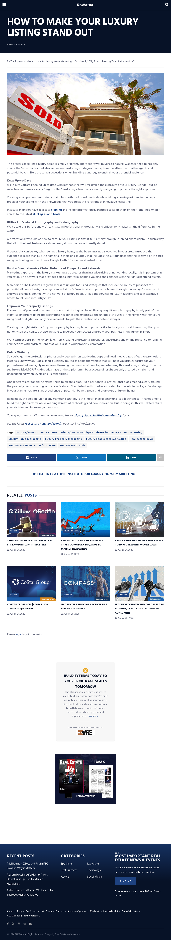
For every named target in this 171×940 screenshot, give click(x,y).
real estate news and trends (43, 423)
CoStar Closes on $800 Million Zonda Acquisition (27, 606)
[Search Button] (166, 5)
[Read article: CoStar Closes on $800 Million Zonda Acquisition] (31, 583)
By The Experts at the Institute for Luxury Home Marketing (39, 62)
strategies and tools (46, 214)
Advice (65, 877)
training (56, 210)
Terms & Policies (130, 911)
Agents (20, 44)
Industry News (71, 530)
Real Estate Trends (73, 445)
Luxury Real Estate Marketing (106, 439)
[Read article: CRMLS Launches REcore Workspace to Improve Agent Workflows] (139, 519)
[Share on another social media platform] (160, 457)
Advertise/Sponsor (76, 911)
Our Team (47, 911)
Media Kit (95, 911)
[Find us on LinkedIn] (30, 923)
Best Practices (69, 870)
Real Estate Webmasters (67, 934)
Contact (59, 911)
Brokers (68, 594)
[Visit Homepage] (85, 5)
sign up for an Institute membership (98, 415)
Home (10, 44)
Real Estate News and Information (32, 445)
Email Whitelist (110, 911)
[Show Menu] (4, 5)
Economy (122, 594)
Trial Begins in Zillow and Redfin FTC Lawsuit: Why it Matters (29, 542)
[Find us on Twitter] (13, 923)
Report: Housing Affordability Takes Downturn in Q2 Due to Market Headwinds (82, 544)
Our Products (32, 911)
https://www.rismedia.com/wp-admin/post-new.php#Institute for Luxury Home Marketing (80, 432)
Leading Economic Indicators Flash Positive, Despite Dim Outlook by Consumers (139, 608)
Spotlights (66, 864)
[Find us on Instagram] (19, 923)
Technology (94, 870)
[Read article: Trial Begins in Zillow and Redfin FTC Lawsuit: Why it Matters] (31, 519)
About (10, 911)
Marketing (93, 864)
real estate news (141, 439)
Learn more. (93, 716)
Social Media (94, 877)
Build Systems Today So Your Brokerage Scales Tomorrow (85, 681)
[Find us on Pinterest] (25, 923)
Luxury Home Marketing (25, 439)
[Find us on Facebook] (8, 923)
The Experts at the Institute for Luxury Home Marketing (83, 474)
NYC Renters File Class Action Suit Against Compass (84, 606)
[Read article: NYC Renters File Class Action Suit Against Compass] (85, 583)
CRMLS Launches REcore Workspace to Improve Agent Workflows (139, 542)
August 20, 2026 (71, 614)
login (19, 634)
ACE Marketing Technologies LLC (23, 916)
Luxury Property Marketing (63, 439)
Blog (19, 911)
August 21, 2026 (17, 550)
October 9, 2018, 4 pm (87, 62)
